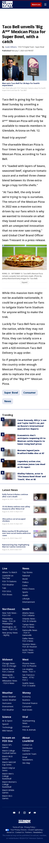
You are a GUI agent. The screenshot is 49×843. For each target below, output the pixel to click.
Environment (7, 706)
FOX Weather (8, 584)
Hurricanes (7, 703)
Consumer (29, 392)
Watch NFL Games (7, 746)
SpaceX (5, 724)
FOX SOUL (6, 591)
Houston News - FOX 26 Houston (29, 645)
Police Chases (28, 588)
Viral (25, 716)
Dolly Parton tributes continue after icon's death (15, 495)
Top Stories (27, 572)
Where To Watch (9, 572)
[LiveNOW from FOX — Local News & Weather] (7, 4)
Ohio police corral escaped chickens (13, 520)
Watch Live (36, 5)
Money (26, 692)
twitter (29, 812)
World (24, 579)
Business (26, 700)
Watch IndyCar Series (8, 769)
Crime (24, 585)
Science (6, 716)
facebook (19, 812)
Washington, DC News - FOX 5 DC (10, 628)
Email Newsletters (27, 758)
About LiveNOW (28, 739)
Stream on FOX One (8, 739)
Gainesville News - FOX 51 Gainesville (29, 632)
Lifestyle (26, 598)
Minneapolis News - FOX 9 (8, 676)
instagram (24, 812)
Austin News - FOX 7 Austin (28, 651)
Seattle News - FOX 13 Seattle (28, 684)
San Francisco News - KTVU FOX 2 (28, 677)
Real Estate (27, 709)
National (26, 575)
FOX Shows (7, 594)
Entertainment (28, 602)
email (35, 812)
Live (4, 568)
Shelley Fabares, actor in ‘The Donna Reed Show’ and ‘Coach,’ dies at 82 (31, 476)
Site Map (26, 763)
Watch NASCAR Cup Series (9, 763)
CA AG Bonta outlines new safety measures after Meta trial (16, 507)
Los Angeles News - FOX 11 (29, 670)
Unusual (25, 726)
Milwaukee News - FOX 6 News (9, 681)
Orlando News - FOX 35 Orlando (29, 619)
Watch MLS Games (7, 797)
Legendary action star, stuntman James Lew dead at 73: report (31, 464)
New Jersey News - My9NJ (10, 633)
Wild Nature (7, 730)
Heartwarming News (28, 721)
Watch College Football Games (9, 751)
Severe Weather (9, 700)
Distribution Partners (27, 749)
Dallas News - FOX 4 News (28, 639)
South (26, 609)
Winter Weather (9, 696)
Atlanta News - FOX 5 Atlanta (28, 614)
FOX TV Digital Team (26, 47)
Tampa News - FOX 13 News (28, 625)
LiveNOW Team (29, 754)
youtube (14, 812)
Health (25, 595)
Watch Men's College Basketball (8, 776)
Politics (25, 582)
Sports (25, 592)
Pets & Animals (29, 729)
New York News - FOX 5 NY (10, 614)
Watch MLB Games (7, 757)
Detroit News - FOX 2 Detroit (8, 670)
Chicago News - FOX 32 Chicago (9, 664)
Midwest (7, 659)
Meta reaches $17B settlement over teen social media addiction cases (16, 533)
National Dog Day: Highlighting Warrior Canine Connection (15, 545)
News (7, 401)
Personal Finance (29, 703)
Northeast (8, 609)
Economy (26, 696)
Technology (7, 727)
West (25, 659)
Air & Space (7, 720)
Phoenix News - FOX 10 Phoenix (29, 664)
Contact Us (27, 745)
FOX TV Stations (9, 581)
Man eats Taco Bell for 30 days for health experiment (21, 84)
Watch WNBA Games (8, 791)
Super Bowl (39, 47)
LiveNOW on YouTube (7, 576)
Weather (7, 692)
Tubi (4, 588)
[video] (40, 497)
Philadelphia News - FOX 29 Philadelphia (8, 621)
